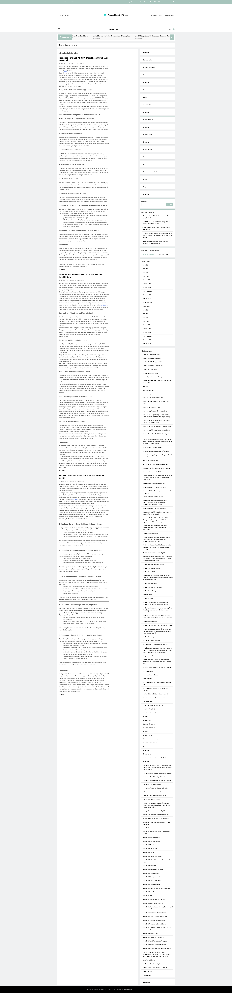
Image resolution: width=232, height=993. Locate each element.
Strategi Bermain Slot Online (151, 799)
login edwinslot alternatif (150, 533)
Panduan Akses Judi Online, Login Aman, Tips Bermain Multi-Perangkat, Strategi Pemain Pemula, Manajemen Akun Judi (158, 578)
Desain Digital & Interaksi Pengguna (153, 377)
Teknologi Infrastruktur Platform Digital (154, 913)
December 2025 (147, 291)
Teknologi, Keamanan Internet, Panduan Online (157, 948)
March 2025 (146, 325)
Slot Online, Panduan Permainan (152, 784)
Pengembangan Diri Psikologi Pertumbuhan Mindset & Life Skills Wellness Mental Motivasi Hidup (157, 662)
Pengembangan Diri (148, 656)
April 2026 (146, 276)
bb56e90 (63, 64)
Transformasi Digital (149, 960)
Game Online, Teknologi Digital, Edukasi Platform (157, 426)
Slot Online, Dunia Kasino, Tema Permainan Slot (157, 773)
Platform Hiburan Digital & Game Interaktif (155, 694)
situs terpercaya (147, 149)
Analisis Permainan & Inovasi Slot (153, 366)
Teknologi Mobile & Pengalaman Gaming (155, 916)
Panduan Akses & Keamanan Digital (153, 564)
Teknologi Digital (148, 896)
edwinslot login (147, 394)
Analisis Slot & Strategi (150, 369)
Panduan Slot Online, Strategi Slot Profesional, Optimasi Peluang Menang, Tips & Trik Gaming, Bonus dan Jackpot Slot (157, 631)
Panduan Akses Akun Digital (151, 568)
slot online (146, 761)
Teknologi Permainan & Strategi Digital (154, 924)
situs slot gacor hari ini (150, 172)
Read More (62, 269)
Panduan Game (147, 595)
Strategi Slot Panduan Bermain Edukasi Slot (156, 814)
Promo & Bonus (147, 701)
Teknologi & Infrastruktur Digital (152, 856)
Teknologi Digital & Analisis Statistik (154, 899)
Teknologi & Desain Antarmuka (152, 845)
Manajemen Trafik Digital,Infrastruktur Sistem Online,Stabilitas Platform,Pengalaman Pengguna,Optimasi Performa (156, 539)
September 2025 (147, 302)
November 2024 (147, 340)
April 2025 (146, 321)
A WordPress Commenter (151, 254)
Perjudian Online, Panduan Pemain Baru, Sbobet (157, 667)
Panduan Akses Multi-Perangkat (152, 587)
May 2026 (145, 272)
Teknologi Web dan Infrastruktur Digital (154, 945)
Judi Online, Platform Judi (150, 460)
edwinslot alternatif (148, 390)
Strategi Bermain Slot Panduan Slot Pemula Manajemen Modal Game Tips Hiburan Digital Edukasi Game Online (156, 805)
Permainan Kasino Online (150, 675)
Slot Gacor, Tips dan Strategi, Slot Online (155, 758)
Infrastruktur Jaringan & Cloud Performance (156, 451)
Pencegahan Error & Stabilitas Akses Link (155, 644)
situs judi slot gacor (149, 724)
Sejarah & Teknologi (149, 709)
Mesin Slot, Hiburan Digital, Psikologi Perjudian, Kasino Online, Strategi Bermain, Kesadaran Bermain (157, 547)
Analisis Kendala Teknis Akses (152, 358)
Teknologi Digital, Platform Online (153, 903)
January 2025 (147, 332)
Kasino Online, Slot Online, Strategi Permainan (156, 468)
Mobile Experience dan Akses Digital (154, 553)
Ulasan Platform (147, 971)
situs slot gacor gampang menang (153, 739)
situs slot (145, 75)
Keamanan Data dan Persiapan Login (154, 483)
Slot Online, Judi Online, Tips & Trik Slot (154, 777)
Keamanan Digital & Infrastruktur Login (154, 487)
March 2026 (146, 280)
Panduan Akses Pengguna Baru (152, 591)
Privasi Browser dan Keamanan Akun (154, 698)
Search (144, 201)
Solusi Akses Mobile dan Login (152, 792)
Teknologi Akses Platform (150, 892)
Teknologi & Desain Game (150, 849)
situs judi (145, 716)
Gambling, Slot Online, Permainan (153, 398)
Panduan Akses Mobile (150, 583)
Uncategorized (147, 975)
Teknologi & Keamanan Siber (151, 873)
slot (144, 164)
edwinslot (146, 386)
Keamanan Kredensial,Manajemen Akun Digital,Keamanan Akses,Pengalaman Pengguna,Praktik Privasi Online (154, 502)
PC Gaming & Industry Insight (151, 640)
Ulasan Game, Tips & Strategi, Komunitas (155, 967)
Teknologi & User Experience (151, 884)
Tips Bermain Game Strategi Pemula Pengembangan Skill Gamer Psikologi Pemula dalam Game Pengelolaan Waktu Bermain (156, 954)
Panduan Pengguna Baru (150, 621)
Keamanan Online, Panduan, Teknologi (154, 508)
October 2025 (147, 299)
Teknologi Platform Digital (151, 933)
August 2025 (146, 306)
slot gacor (104, 305)
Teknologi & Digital (148, 852)
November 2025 (147, 295)
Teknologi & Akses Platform (151, 841)
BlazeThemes (128, 989)
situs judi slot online (149, 728)
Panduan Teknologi (148, 637)
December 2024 (147, 336)
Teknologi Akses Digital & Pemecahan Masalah (157, 888)
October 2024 (147, 344)
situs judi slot (147, 720)
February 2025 (147, 329)
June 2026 (146, 269)
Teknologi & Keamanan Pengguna (153, 869)
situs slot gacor (147, 134)
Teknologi (146, 828)
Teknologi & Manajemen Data (151, 877)
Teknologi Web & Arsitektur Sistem (153, 937)
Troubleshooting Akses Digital (152, 964)
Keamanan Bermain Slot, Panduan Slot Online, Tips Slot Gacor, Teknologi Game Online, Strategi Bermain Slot (158, 478)
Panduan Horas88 (148, 598)
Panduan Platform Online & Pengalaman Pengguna (158, 625)
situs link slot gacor (149, 67)
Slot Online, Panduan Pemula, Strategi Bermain (157, 780)
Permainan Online (148, 679)
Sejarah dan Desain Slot (150, 713)
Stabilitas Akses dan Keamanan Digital (154, 795)
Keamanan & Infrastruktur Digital (152, 472)
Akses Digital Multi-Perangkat (152, 354)
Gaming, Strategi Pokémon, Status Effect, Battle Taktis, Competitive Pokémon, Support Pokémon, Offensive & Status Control (157, 441)
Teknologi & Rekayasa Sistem (152, 881)
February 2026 (147, 284)
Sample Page (113, 29)
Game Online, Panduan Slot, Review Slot (155, 411)
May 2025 (145, 317)
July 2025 (145, 310)
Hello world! (164, 254)
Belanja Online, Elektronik (150, 373)
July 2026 (145, 265)
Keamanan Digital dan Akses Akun (153, 497)
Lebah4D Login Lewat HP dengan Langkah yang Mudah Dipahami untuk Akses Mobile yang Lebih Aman (131, 2)
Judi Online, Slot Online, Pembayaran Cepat (156, 464)
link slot (145, 97)
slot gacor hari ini (148, 119)
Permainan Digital (148, 671)
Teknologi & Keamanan (150, 866)
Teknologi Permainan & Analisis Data (154, 920)
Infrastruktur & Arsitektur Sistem (152, 447)
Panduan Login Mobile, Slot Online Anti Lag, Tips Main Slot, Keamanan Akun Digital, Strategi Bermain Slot (157, 610)
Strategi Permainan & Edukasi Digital (154, 811)
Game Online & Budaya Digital (151, 407)
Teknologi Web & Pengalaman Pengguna (155, 941)
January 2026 (147, 287)
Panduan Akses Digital (149, 572)
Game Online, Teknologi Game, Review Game (156, 430)
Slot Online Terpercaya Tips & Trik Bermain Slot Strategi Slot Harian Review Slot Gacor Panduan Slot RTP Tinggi (157, 767)
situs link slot (147, 105)
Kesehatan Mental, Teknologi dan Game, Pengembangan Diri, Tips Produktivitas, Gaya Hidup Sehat (156, 528)
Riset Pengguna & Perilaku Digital (153, 705)
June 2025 (146, 314)
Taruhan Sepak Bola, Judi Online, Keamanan (156, 818)
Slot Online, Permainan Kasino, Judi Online (155, 788)
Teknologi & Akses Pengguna (151, 837)
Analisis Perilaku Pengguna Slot (152, 362)
